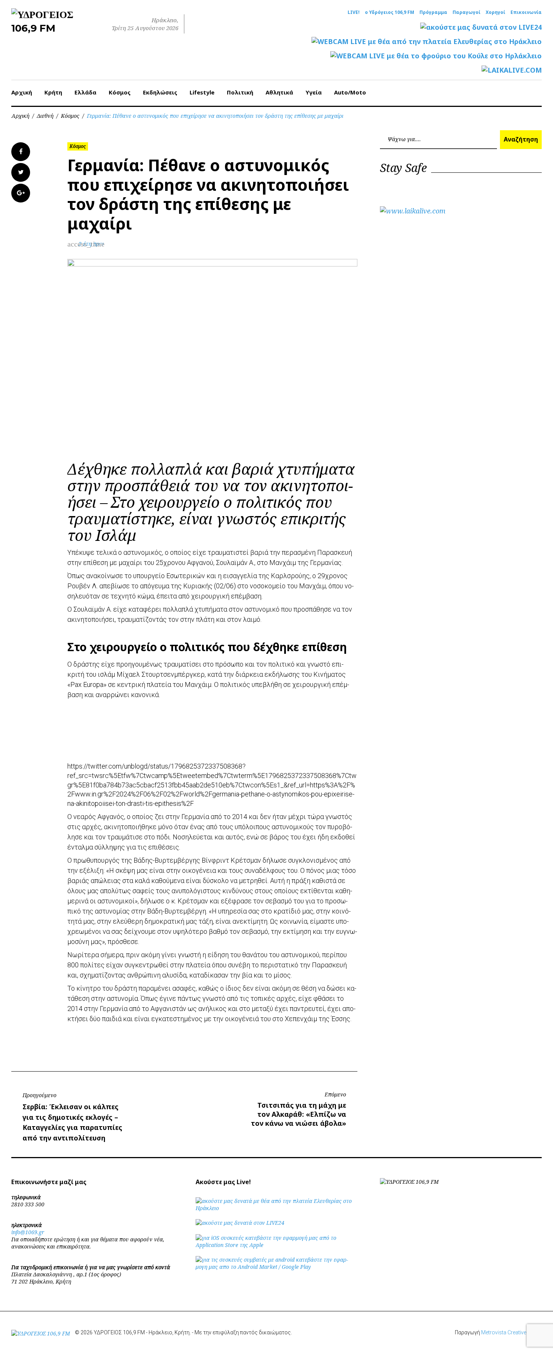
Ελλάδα (85, 92)
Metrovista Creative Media (511, 1332)
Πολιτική (240, 92)
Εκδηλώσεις (160, 92)
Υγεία (313, 92)
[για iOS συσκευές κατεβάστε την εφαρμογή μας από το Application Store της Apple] (276, 1244)
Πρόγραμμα (433, 12)
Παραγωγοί (466, 12)
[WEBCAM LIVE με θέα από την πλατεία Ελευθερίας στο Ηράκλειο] (426, 41)
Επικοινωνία (526, 12)
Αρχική (21, 92)
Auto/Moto (350, 92)
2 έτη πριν (91, 243)
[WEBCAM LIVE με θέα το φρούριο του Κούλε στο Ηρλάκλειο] (436, 56)
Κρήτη (53, 92)
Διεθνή (45, 115)
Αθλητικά (279, 92)
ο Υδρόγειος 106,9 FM (389, 12)
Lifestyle (202, 92)
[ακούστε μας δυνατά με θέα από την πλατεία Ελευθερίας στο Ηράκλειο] (276, 1208)
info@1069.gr (27, 1232)
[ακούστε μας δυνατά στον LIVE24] (481, 27)
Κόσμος (120, 92)
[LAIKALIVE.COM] (512, 70)
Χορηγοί (495, 12)
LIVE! (354, 12)
